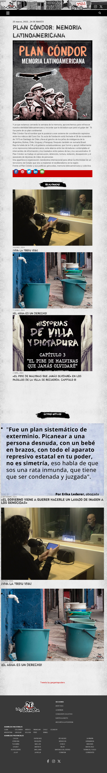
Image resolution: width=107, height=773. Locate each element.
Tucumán (15, 744)
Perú (35, 732)
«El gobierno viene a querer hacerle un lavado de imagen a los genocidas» (52, 501)
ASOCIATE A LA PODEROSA (64, 722)
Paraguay (37, 729)
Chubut (16, 747)
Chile (45, 729)
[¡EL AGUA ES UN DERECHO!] (52, 280)
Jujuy (16, 752)
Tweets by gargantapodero (52, 682)
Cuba (6, 729)
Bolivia (28, 732)
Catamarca (90, 741)
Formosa (62, 752)
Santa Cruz (90, 747)
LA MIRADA (59, 710)
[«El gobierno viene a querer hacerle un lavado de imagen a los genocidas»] (52, 459)
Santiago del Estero (62, 749)
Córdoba (15, 741)
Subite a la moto (62, 718)
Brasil (45, 732)
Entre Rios (38, 738)
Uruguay (18, 732)
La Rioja (38, 752)
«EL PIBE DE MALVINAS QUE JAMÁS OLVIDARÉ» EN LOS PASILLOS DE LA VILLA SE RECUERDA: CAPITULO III (47, 377)
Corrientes (90, 752)
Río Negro (62, 738)
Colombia (19, 729)
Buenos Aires (16, 749)
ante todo (59, 706)
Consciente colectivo (64, 714)
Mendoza (62, 741)
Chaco (62, 744)
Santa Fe (38, 747)
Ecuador (54, 729)
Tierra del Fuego (89, 749)
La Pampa (90, 738)
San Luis (38, 744)
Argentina (8, 732)
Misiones (90, 744)
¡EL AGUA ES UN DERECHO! (30, 313)
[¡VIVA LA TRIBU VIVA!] (52, 217)
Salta (62, 747)
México (28, 729)
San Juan (37, 749)
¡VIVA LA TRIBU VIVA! (25, 250)
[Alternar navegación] (8, 13)
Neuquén (37, 741)
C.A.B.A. (16, 738)
